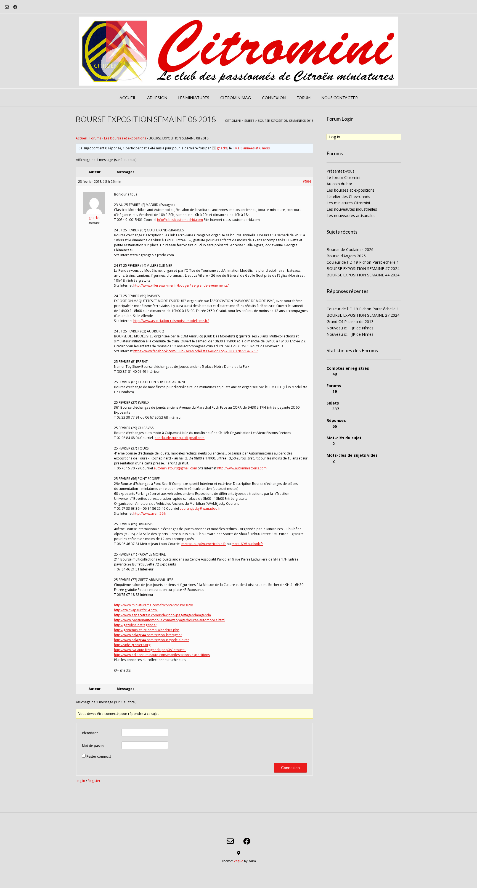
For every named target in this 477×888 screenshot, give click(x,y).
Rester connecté (99, 756)
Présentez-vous (340, 171)
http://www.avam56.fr (150, 513)
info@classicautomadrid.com (180, 219)
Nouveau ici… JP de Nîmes (350, 328)
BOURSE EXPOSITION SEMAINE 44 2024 (363, 275)
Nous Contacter (340, 97)
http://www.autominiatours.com (242, 468)
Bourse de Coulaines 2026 (350, 249)
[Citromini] (238, 51)
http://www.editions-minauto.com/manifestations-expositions (162, 654)
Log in (80, 780)
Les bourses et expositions (125, 138)
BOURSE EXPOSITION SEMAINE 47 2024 (363, 268)
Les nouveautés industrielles (352, 209)
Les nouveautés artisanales (351, 215)
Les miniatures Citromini (348, 202)
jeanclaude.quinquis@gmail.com (179, 437)
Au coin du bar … (341, 183)
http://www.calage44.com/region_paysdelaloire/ (151, 640)
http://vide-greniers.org (132, 645)
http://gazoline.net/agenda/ (135, 625)
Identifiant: (90, 733)
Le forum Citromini (343, 177)
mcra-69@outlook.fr (247, 543)
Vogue (238, 861)
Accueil (128, 97)
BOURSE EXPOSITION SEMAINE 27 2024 (363, 315)
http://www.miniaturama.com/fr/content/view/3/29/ (153, 605)
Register (94, 780)
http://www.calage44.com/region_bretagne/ (148, 635)
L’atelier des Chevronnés (348, 196)
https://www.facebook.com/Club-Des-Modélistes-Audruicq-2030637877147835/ (195, 351)
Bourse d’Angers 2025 (346, 255)
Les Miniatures (193, 97)
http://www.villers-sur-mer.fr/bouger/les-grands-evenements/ (181, 285)
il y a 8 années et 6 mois (251, 148)
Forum (304, 97)
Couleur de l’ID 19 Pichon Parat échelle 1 (363, 262)
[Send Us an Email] (6, 7)
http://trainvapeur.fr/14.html (136, 610)
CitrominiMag (235, 97)
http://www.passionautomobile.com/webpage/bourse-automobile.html (169, 620)
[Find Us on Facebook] (15, 7)
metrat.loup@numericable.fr (203, 543)
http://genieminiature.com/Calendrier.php (146, 630)
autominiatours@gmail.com (175, 468)
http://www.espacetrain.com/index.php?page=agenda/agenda (162, 615)
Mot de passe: (93, 745)
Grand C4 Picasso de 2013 (350, 321)
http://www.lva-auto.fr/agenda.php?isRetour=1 (150, 650)
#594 (307, 181)
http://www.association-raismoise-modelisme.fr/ (171, 320)
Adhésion (157, 97)
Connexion (274, 97)
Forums (95, 138)
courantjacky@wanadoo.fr (200, 508)
